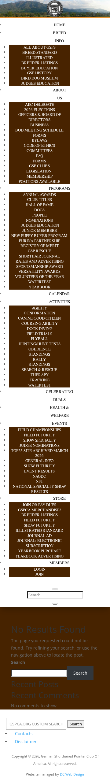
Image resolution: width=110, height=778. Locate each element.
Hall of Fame (39, 204)
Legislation (39, 171)
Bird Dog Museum (39, 78)
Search (18, 662)
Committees (40, 150)
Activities (59, 301)
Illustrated (39, 57)
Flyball (39, 338)
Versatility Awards (39, 271)
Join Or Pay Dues (39, 504)
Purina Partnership (39, 240)
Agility (39, 308)
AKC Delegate (39, 104)
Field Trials (39, 333)
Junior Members (39, 230)
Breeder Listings (39, 62)
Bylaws (39, 140)
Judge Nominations (40, 445)
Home (59, 25)
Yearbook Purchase (39, 551)
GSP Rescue (39, 251)
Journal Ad (40, 535)
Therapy (40, 374)
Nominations (39, 220)
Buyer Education (39, 68)
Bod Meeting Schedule (39, 130)
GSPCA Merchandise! (39, 510)
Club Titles (39, 199)
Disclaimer (26, 741)
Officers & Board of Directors (39, 117)
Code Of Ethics (39, 145)
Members (59, 562)
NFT (39, 481)
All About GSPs (40, 47)
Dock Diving (39, 328)
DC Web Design (72, 774)
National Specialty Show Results (39, 488)
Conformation (39, 313)
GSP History (39, 73)
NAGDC (39, 476)
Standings (39, 354)
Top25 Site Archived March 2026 (39, 453)
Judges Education (39, 83)
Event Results (39, 471)
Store (59, 498)
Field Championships (39, 429)
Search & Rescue (39, 369)
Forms (39, 135)
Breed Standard (39, 52)
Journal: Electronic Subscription (39, 543)
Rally (39, 359)
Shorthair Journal (39, 256)
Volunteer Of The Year (39, 276)
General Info (39, 460)
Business (39, 125)
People (39, 215)
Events (59, 423)
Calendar (59, 293)
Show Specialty (39, 440)
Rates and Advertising (40, 261)
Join (39, 574)
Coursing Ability (39, 323)
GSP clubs (39, 166)
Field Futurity (39, 435)
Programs (59, 188)
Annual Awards (39, 194)
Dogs (39, 210)
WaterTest (39, 281)
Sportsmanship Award (39, 266)
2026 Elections (39, 109)
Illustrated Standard (39, 530)
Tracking (40, 380)
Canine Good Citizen (39, 318)
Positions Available (39, 181)
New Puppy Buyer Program (39, 235)
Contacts (24, 733)
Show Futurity (39, 466)
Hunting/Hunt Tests (40, 343)
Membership (40, 176)
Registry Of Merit (39, 245)
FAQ (39, 155)
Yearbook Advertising (39, 556)
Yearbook (39, 287)
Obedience (39, 349)
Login (40, 569)
